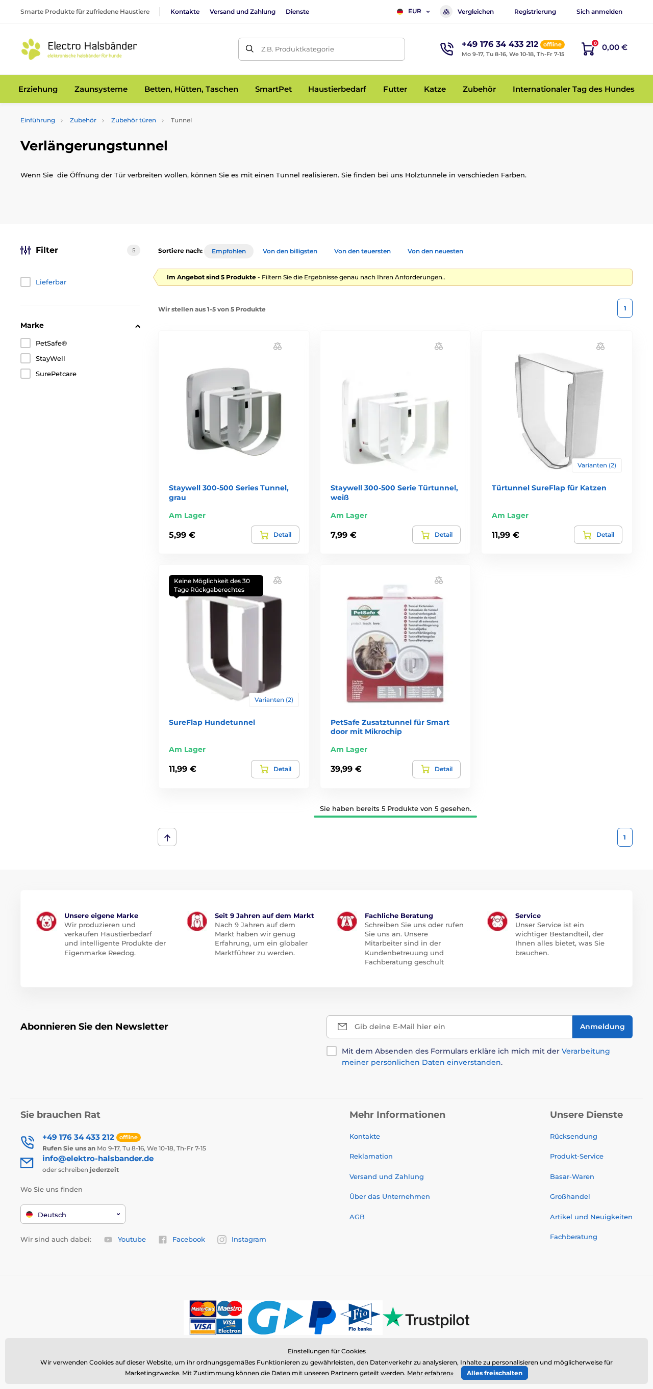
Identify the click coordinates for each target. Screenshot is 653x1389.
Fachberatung (573, 1237)
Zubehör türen (133, 120)
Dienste (297, 11)
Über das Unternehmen (389, 1196)
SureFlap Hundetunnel (212, 722)
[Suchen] (249, 49)
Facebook (188, 1239)
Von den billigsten (290, 251)
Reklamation (371, 1156)
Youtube (132, 1239)
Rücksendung (573, 1136)
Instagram (249, 1239)
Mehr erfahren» (430, 1373)
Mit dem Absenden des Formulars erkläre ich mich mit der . (476, 1056)
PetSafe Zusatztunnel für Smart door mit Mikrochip (390, 727)
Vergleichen (476, 11)
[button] (277, 346)
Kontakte (184, 11)
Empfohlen (229, 251)
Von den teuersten (362, 251)
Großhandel (570, 1196)
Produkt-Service (577, 1156)
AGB (357, 1217)
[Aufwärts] (167, 837)
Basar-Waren (572, 1176)
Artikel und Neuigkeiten (591, 1217)
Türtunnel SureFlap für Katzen (549, 487)
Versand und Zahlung (242, 11)
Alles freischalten (494, 1373)
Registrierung (535, 11)
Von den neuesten (435, 251)
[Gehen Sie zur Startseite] (79, 49)
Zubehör (83, 120)
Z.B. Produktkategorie (297, 49)
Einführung (37, 120)
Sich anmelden (599, 11)
